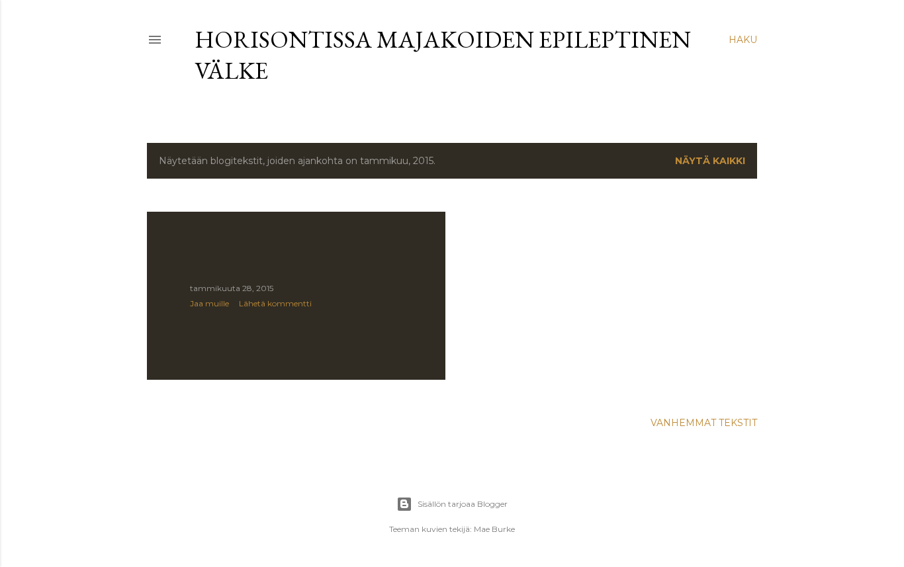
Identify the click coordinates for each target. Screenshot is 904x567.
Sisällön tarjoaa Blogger (463, 504)
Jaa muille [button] (209, 303)
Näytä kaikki (710, 161)
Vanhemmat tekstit (704, 423)
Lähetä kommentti (275, 303)
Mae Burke (494, 529)
